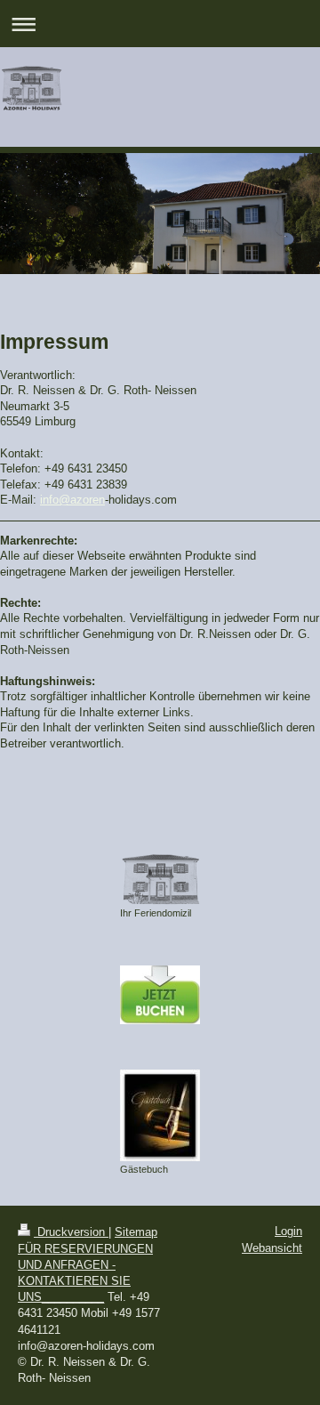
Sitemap (136, 1232)
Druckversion (71, 1232)
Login (288, 1231)
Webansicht (272, 1248)
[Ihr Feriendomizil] (160, 879)
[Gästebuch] (160, 1115)
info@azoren (72, 499)
